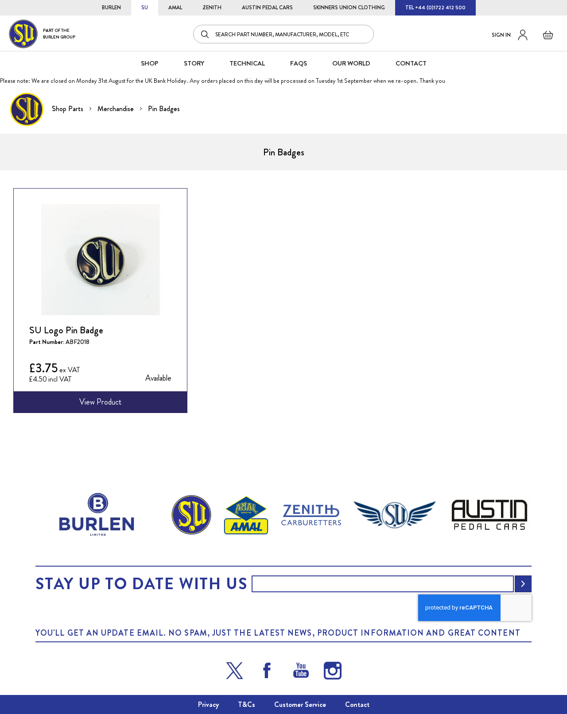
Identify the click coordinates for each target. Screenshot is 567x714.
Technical (247, 63)
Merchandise (116, 109)
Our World (351, 63)
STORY (194, 63)
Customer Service (300, 704)
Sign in (501, 35)
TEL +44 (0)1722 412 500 (435, 8)
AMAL (175, 8)
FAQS (298, 63)
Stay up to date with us (141, 583)
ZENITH (211, 8)
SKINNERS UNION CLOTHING (349, 8)
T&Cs (246, 704)
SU (144, 8)
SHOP (150, 63)
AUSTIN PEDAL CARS (267, 8)
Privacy (208, 704)
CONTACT (411, 63)
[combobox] (283, 34)
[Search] (205, 34)
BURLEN (111, 8)
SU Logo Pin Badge (66, 330)
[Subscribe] (523, 583)
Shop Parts (68, 109)
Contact (357, 704)
